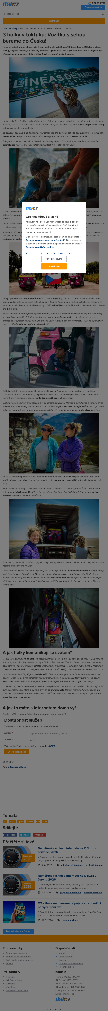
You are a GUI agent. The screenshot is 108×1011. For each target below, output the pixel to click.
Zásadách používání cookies (40, 247)
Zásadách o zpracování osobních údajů (45, 240)
